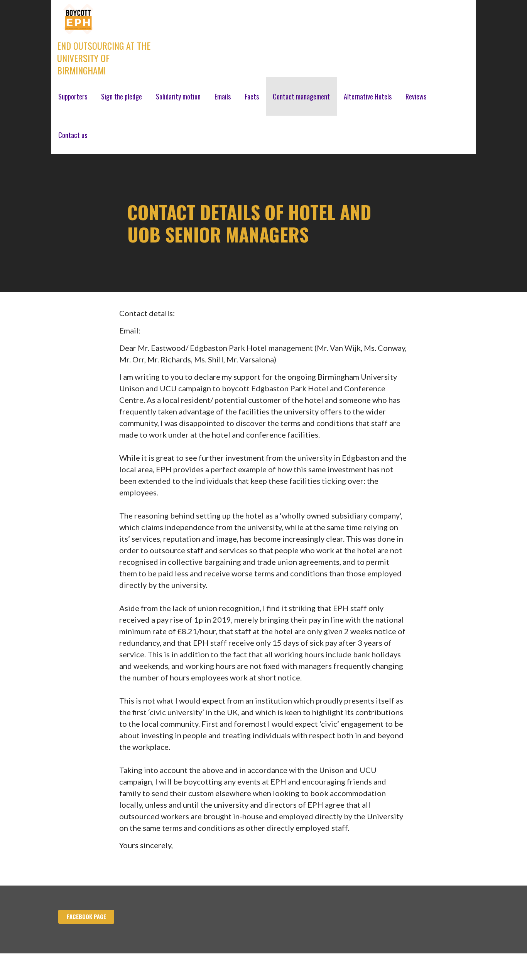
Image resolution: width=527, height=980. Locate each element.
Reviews (415, 96)
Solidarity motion (178, 96)
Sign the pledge (121, 96)
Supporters (72, 96)
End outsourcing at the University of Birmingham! (103, 58)
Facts (252, 96)
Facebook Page (86, 917)
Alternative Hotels (368, 96)
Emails (223, 96)
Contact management (301, 96)
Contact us (72, 135)
